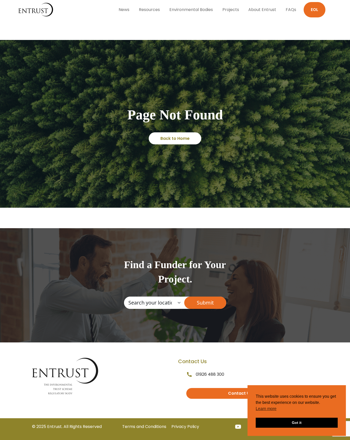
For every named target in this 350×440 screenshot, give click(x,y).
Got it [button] (297, 423)
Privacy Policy (185, 426)
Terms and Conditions (144, 426)
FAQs (291, 10)
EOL (314, 10)
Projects (230, 10)
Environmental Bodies (191, 10)
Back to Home (175, 138)
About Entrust (262, 10)
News (124, 10)
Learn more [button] (266, 408)
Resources (149, 10)
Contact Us (240, 393)
